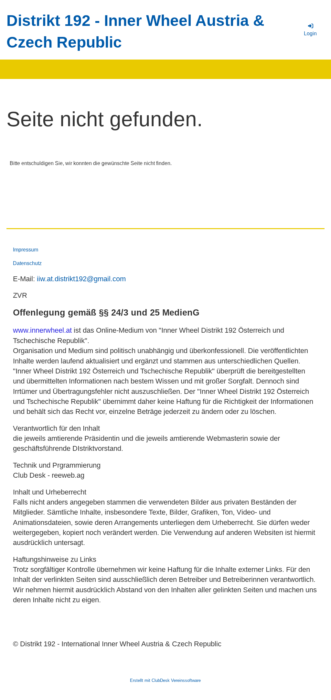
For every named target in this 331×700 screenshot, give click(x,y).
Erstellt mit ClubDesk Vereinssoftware (165, 680)
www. (21, 330)
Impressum (25, 249)
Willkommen (137, 70)
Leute (203, 70)
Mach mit (175, 70)
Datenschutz (27, 263)
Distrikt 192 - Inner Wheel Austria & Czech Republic (135, 31)
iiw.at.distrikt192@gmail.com (81, 279)
